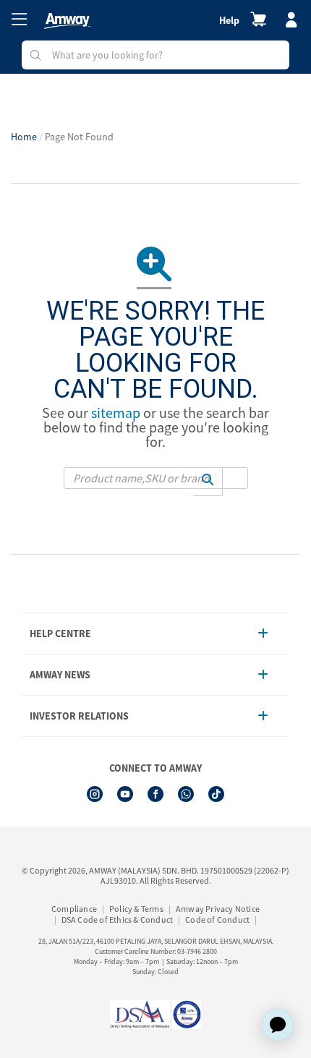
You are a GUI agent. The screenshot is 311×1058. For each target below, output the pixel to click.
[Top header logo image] (67, 21)
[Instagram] (95, 794)
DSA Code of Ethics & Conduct (117, 919)
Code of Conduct (217, 919)
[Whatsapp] (186, 794)
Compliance (74, 908)
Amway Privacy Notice (218, 908)
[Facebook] (155, 794)
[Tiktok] (216, 794)
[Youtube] (125, 794)
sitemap (115, 413)
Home (24, 136)
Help (229, 20)
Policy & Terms (136, 908)
